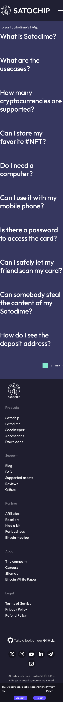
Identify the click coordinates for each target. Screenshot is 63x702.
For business (15, 531)
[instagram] (22, 654)
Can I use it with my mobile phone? (28, 201)
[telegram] (51, 654)
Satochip (12, 418)
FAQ (8, 472)
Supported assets (19, 477)
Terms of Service (18, 603)
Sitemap (12, 573)
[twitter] (12, 654)
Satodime (12, 424)
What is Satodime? (28, 36)
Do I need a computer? (16, 169)
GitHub (48, 640)
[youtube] (32, 654)
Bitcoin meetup (17, 537)
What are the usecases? (20, 64)
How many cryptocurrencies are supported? (31, 100)
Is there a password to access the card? (29, 233)
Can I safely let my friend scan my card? (31, 266)
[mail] (32, 664)
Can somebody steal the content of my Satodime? (30, 302)
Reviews (11, 483)
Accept (20, 697)
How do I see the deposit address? (25, 339)
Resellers (12, 519)
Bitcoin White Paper (21, 579)
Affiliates (12, 513)
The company (16, 561)
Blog (8, 465)
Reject (39, 697)
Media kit (12, 525)
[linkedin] (41, 654)
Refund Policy (16, 615)
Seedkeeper (14, 430)
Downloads (14, 441)
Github (10, 489)
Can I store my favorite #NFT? (23, 137)
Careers (11, 567)
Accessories (14, 436)
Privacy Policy (16, 609)
